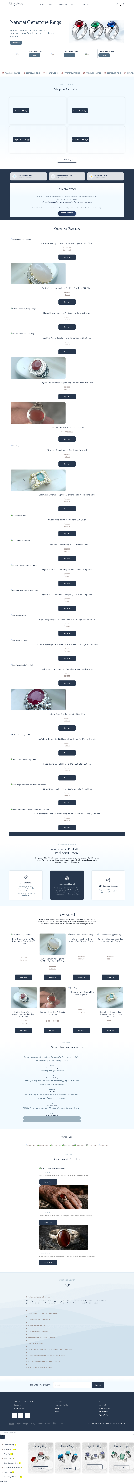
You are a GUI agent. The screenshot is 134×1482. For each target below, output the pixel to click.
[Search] (2, 1437)
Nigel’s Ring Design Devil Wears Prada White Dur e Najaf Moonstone (67, 644)
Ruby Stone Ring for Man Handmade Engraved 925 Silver (67, 243)
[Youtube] (27, 1415)
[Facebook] (14, 1415)
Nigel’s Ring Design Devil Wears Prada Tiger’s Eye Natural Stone (67, 619)
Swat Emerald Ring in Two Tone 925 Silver (67, 519)
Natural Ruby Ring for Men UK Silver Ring (67, 714)
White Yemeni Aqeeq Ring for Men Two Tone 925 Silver (67, 288)
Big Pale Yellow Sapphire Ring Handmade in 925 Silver (67, 338)
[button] (67, 833)
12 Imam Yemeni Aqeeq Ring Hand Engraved (67, 450)
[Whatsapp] (20, 1415)
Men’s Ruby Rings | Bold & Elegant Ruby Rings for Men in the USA (67, 739)
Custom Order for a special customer (67, 427)
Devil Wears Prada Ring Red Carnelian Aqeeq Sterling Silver (67, 669)
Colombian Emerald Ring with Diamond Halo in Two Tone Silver (67, 495)
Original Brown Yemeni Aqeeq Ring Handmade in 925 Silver (67, 382)
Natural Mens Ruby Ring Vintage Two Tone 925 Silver (67, 313)
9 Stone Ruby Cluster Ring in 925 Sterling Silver (67, 544)
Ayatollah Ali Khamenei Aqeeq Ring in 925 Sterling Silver (67, 594)
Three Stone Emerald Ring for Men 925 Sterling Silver (67, 764)
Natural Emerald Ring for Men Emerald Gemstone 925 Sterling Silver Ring (67, 813)
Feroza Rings (67, 1446)
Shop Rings (3, 1481)
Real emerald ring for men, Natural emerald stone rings (67, 789)
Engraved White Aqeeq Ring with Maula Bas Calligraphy (67, 569)
